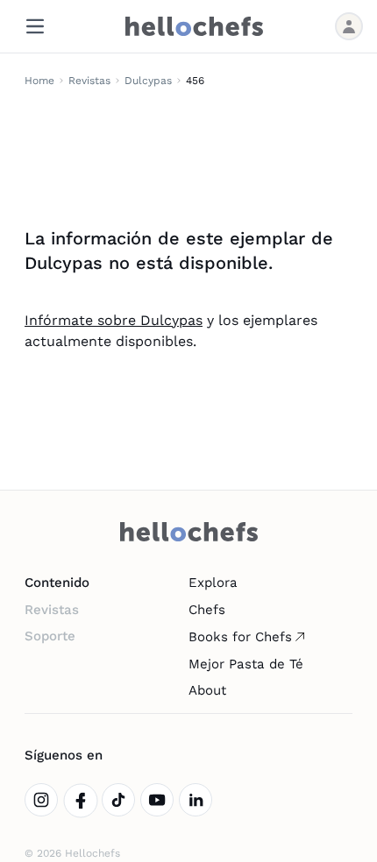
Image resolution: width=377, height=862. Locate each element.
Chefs (206, 610)
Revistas (89, 80)
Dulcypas (148, 80)
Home (39, 80)
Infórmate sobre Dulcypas (114, 320)
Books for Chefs (240, 637)
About (207, 690)
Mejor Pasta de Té (245, 664)
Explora (213, 582)
